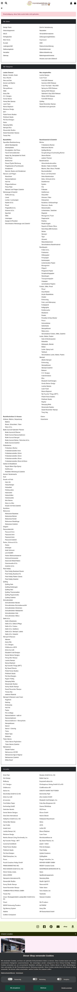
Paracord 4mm (10, 537)
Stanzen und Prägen (9, 174)
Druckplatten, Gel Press (12, 150)
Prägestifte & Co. (10, 208)
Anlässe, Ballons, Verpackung (12, 419)
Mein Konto (6, 40)
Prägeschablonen (10, 184)
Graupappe (45, 257)
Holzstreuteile (9, 498)
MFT (4, 112)
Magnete (44, 213)
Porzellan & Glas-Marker (49, 318)
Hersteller (6, 52)
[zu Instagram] (37, 926)
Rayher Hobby (9, 679)
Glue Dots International (10, 815)
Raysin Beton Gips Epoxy (13, 466)
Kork (4, 477)
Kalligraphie (45, 307)
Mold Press (8, 158)
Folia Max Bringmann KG (47, 803)
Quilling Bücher (46, 150)
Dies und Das (7, 80)
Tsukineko (43, 894)
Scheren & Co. (9, 210)
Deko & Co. (8, 427)
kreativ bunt (7, 828)
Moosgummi (45, 265)
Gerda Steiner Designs (12, 655)
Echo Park (6, 775)
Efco (43, 378)
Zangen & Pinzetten (11, 221)
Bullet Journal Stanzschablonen (15, 435)
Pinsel (7, 205)
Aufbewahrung (9, 195)
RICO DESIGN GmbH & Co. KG (13, 869)
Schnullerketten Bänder (12, 602)
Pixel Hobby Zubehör (11, 579)
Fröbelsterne (7, 445)
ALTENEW (43, 905)
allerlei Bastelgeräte (11, 145)
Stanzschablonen (10, 179)
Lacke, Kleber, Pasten (46, 336)
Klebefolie (45, 341)
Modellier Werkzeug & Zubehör (15, 471)
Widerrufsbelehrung (46, 52)
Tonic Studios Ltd (45, 890)
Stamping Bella (8, 125)
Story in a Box (9, 503)
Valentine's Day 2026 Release (51, 93)
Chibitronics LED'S (11, 647)
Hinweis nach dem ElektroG (48, 58)
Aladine (5, 911)
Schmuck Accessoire (11, 558)
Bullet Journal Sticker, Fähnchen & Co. (17, 440)
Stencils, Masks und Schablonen (15, 171)
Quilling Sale (9, 584)
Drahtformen (46, 181)
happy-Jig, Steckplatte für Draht (15, 155)
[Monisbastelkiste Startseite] (38, 3)
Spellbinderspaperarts (46, 875)
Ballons (7, 422)
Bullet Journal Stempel (12, 437)
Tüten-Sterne (7, 739)
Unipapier (45, 281)
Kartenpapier (46, 260)
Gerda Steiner (7, 99)
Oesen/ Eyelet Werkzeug (13, 163)
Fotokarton (45, 252)
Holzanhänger (9, 485)
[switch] (10, 979)
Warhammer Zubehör (12, 757)
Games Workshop (45, 806)
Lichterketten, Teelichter (49, 210)
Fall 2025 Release (47, 99)
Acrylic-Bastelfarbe (47, 294)
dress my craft (9, 650)
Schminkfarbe (46, 323)
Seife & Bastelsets (11, 621)
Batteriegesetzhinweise (47, 55)
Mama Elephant (8, 106)
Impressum (43, 40)
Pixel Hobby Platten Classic (13, 576)
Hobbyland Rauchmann (47, 819)
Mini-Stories (9, 500)
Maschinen (8, 176)
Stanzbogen (45, 276)
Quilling (5, 85)
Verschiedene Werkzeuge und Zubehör (17, 223)
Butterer (44, 370)
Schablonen (9, 168)
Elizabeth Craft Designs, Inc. (48, 800)
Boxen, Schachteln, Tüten (13, 424)
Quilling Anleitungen (11, 587)
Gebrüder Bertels (8, 809)
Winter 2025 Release (48, 96)
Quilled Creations (45, 853)
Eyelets (44, 184)
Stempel (42, 357)
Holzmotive (8, 492)
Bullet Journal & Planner (12, 432)
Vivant (5, 902)
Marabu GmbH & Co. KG (47, 775)
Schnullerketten (8, 600)
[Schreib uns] (58, 926)
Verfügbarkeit (7, 37)
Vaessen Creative (45, 897)
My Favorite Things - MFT (11, 840)
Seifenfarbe (45, 326)
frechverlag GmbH (9, 806)
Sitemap (5, 55)
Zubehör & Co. (9, 566)
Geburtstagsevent (8, 30)
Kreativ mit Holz (8, 479)
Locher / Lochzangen (12, 200)
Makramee (6, 511)
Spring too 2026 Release (49, 88)
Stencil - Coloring (10, 728)
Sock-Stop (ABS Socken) (49, 229)
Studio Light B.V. (45, 881)
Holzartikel (8, 487)
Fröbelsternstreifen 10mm (13, 453)
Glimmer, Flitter (46, 197)
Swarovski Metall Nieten (12, 561)
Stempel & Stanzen (9, 637)
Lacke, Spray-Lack (47, 349)
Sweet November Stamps (11, 133)
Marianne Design (8, 109)
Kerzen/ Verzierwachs (10, 474)
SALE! (5, 33)
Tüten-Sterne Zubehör (12, 744)
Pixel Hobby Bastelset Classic (14, 571)
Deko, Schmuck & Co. (48, 179)
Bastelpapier (43, 247)
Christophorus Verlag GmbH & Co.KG (51, 784)
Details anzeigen (66, 988)
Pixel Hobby (7, 568)
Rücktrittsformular (45, 49)
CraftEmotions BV (45, 787)
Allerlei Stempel (46, 360)
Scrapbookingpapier (48, 273)
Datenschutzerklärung (46, 46)
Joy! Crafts (6, 825)
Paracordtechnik (8, 529)
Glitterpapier (45, 255)
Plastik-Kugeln (46, 223)
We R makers (44, 902)
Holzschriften (9, 495)
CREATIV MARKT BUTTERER (49, 790)
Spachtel (8, 213)
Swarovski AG (44, 884)
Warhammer (7, 747)
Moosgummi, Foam (48, 215)
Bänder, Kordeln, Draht (10, 75)
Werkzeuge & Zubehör (10, 192)
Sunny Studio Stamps (12, 686)
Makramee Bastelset (11, 513)
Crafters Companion (9, 914)
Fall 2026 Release (47, 80)
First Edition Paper (9, 803)
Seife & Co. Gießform (12, 629)
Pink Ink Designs (45, 847)
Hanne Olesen (44, 815)
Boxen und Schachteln (49, 174)
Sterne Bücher (46, 155)
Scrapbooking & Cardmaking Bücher (53, 153)
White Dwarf (9, 760)
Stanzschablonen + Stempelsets (15, 720)
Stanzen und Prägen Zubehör (14, 189)
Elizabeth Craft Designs (49, 381)
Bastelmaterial (44, 160)
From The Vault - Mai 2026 (50, 85)
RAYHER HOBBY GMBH (47, 862)
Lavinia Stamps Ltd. (9, 831)
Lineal (7, 197)
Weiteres (8, 736)
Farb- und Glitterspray (49, 302)
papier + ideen (44, 844)
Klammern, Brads (47, 205)
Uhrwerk (44, 239)
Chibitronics (7, 787)
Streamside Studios (9, 130)
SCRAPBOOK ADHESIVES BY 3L (50, 869)
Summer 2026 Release (49, 83)
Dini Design (6, 778)
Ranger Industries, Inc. (47, 859)
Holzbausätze (9, 490)
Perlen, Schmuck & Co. (10, 542)
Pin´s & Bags (9, 713)
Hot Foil (7, 181)
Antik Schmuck (9, 550)
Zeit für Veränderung (46, 27)
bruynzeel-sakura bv (46, 781)
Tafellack (44, 352)
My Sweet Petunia (11, 668)
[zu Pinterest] (51, 926)
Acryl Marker (46, 292)
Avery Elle (6, 93)
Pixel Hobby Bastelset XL (13, 574)
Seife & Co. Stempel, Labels (14, 631)
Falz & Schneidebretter (12, 153)
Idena (41, 822)
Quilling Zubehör (10, 597)
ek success (6, 800)
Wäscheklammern (47, 242)
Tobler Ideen (43, 887)
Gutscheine (44, 419)
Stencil (7, 726)
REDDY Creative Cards (47, 865)
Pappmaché (45, 218)
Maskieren (45, 312)
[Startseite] (1, 8)
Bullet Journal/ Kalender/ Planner (13, 429)
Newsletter (43, 30)
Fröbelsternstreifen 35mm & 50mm (16, 461)
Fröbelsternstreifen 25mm (13, 458)
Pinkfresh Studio (8, 117)
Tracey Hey (6, 135)
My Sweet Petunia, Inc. (47, 840)
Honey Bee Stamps (9, 101)
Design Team (7, 27)
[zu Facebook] (44, 926)
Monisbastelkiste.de (46, 837)
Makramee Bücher (47, 147)
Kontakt (5, 43)
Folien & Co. (45, 250)
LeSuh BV (43, 828)
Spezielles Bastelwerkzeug (11, 142)
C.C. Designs (7, 96)
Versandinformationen (46, 33)
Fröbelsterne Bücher (48, 145)
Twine (7, 731)
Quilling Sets (9, 589)
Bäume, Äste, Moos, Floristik (51, 168)
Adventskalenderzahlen (49, 163)
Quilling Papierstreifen (12, 595)
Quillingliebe (43, 856)
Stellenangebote (8, 49)
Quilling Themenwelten (12, 592)
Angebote (8, 699)
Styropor (44, 234)
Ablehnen (43, 988)
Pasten (44, 315)
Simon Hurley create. (9, 872)
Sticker (44, 231)
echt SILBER (9, 553)
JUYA (41, 825)
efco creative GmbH (46, 797)
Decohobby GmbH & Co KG (12, 794)
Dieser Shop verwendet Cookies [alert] (38, 956)
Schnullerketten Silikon (12, 616)
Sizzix (5, 122)
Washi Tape (8, 734)
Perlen (7, 545)
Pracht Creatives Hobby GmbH (13, 862)
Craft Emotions (46, 375)
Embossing (45, 299)
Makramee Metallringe (12, 521)
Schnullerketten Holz (11, 613)
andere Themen (47, 158)
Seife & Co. (6, 618)
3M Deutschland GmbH (47, 911)
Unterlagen (8, 218)
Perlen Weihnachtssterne (13, 555)
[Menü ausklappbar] (2, 3)
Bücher (42, 142)
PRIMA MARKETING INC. (11, 865)
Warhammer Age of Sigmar (13, 755)
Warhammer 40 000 (11, 752)
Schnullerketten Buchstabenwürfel (16, 605)
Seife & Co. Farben (11, 626)
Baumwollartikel (46, 171)
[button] (71, 3)
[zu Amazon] (72, 926)
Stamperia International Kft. (11, 878)
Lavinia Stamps (44, 75)
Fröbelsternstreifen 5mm (13, 450)
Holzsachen (45, 200)
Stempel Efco (7, 127)
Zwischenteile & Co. (11, 563)
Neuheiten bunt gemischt (47, 106)
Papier (7, 710)
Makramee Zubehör (11, 524)
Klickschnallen (46, 208)
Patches (44, 221)
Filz (43, 187)
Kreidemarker (46, 310)
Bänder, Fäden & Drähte (49, 166)
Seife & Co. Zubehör (11, 634)
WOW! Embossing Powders (12, 905)
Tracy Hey (45, 412)
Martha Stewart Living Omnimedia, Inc (15, 837)
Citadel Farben (10, 749)
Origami (44, 268)
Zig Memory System (9, 908)
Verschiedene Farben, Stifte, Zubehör (53, 333)
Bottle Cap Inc (44, 778)
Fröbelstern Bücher (11, 448)
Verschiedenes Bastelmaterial (51, 244)
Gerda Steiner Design (48, 383)
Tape (43, 236)
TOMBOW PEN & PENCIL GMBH (13, 890)
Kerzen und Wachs (9, 83)
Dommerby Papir (45, 794)
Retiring (7, 702)
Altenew (7, 639)
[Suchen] (6, 3)
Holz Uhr (8, 482)
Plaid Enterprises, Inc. (10, 856)
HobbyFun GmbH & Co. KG (12, 819)
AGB (41, 43)
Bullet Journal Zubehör (12, 443)
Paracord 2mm (10, 532)
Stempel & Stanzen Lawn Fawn (13, 697)
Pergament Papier (47, 271)
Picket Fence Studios (9, 114)
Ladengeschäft (8, 46)
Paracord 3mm (10, 534)
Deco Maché (7, 78)
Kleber (44, 347)
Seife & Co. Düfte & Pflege (13, 623)
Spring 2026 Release (48, 91)
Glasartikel (45, 195)
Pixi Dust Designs (8, 119)
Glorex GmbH (44, 812)
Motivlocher (8, 160)
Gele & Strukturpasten (49, 339)
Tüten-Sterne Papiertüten (13, 741)
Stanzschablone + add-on (13, 715)
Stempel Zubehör (47, 368)
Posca (43, 320)
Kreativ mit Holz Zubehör (13, 505)
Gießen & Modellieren (10, 464)
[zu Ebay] (65, 926)
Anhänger (8, 547)
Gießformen (45, 192)
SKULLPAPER (7, 875)
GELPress (43, 809)
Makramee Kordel (10, 519)
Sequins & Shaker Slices (49, 226)
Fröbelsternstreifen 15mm (13, 456)
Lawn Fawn (6, 104)
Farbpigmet (45, 305)
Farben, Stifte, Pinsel (46, 286)
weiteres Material (10, 694)
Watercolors (45, 331)
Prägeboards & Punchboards (14, 166)
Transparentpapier (47, 278)
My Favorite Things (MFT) (50, 394)
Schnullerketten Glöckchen (13, 608)
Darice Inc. (6, 790)
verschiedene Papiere (48, 284)
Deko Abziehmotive (48, 176)
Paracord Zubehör (11, 540)
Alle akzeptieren (15, 988)
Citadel (44, 297)
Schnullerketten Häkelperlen (14, 610)
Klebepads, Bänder (48, 344)
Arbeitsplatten (9, 147)
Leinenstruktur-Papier (48, 263)
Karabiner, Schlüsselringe (50, 202)
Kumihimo (6, 508)
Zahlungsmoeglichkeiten (47, 37)
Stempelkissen (7, 88)
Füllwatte (44, 189)
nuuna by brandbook (9, 844)
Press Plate (8, 187)
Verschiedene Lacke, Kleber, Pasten (53, 354)
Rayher (44, 402)
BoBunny (6, 781)
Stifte (4, 91)
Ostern (42, 416)
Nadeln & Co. (9, 202)
